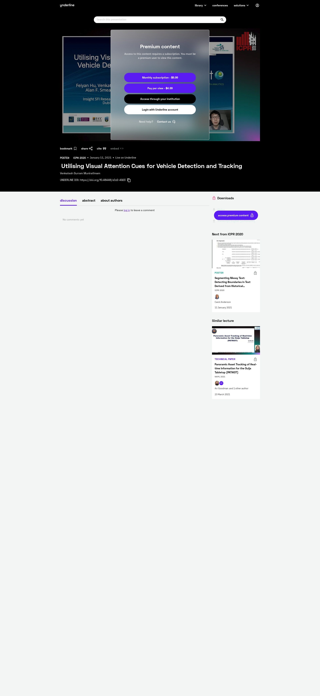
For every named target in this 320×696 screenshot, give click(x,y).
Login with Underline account (160, 109)
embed (114, 148)
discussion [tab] (68, 200)
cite (99, 148)
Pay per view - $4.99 (160, 88)
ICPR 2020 (235, 234)
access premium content (233, 215)
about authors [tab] (111, 200)
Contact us (164, 121)
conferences (220, 5)
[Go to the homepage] (67, 5)
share (84, 148)
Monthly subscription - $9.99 (160, 77)
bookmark (66, 148)
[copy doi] (131, 180)
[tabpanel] (134, 215)
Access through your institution (160, 98)
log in (127, 210)
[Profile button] (257, 5)
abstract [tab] (88, 200)
